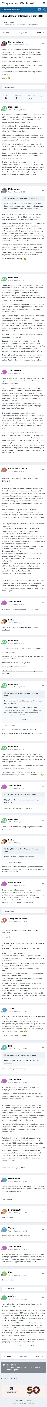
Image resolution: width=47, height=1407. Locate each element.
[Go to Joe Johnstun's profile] (4, 372)
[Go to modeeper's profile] (4, 108)
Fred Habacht (14, 1178)
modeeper (13, 107)
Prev (8, 33)
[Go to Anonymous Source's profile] (4, 469)
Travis (11, 1008)
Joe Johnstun (9, 22)
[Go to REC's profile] (4, 1047)
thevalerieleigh (15, 42)
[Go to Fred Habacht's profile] (4, 1180)
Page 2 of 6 (23, 33)
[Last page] (44, 33)
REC (10, 1046)
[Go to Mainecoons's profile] (4, 190)
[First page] (3, 33)
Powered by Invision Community (23, 1403)
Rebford (12, 1296)
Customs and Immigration (28, 25)
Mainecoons (14, 189)
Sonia (11, 620)
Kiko (10, 1272)
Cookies (29, 1401)
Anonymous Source (17, 468)
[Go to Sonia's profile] (4, 621)
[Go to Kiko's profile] (4, 1273)
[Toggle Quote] (5, 198)
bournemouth (14, 1210)
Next (39, 33)
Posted (18, 45)
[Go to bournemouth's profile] (4, 1211)
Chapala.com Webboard (18, 3)
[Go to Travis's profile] (4, 1010)
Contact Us (19, 1401)
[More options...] (42, 43)
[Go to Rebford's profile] (4, 1297)
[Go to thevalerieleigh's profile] (4, 43)
